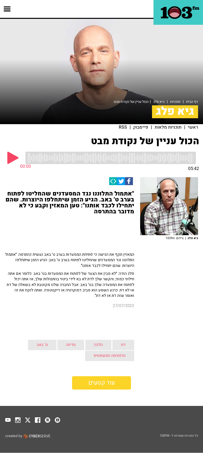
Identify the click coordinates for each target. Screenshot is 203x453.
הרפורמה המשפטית (110, 356)
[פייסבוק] (129, 181)
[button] (7, 9)
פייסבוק (140, 127)
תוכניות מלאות (167, 127)
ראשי (193, 127)
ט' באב (42, 345)
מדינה (71, 345)
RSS (123, 127)
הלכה (98, 345)
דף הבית (192, 101)
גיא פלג (158, 101)
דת (123, 345)
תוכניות (175, 101)
